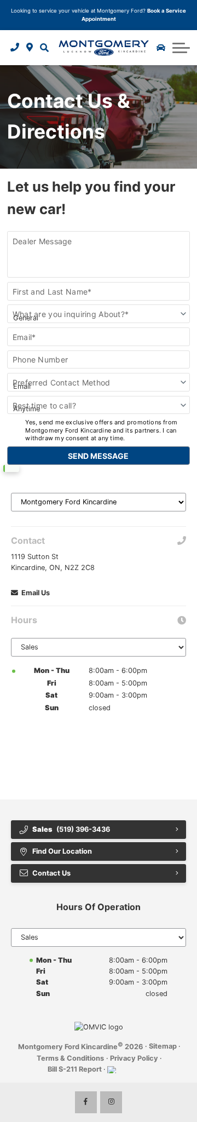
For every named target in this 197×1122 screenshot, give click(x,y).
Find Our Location (62, 851)
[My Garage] (161, 47)
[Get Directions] (30, 47)
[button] (44, 47)
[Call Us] (15, 47)
